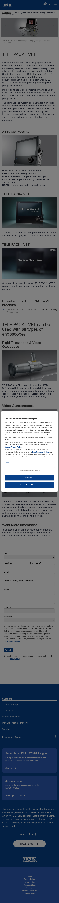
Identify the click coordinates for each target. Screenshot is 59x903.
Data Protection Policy (40, 452)
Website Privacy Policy (13, 447)
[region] (29, 451)
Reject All (29, 477)
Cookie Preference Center (29, 470)
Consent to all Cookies (29, 485)
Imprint (7, 462)
